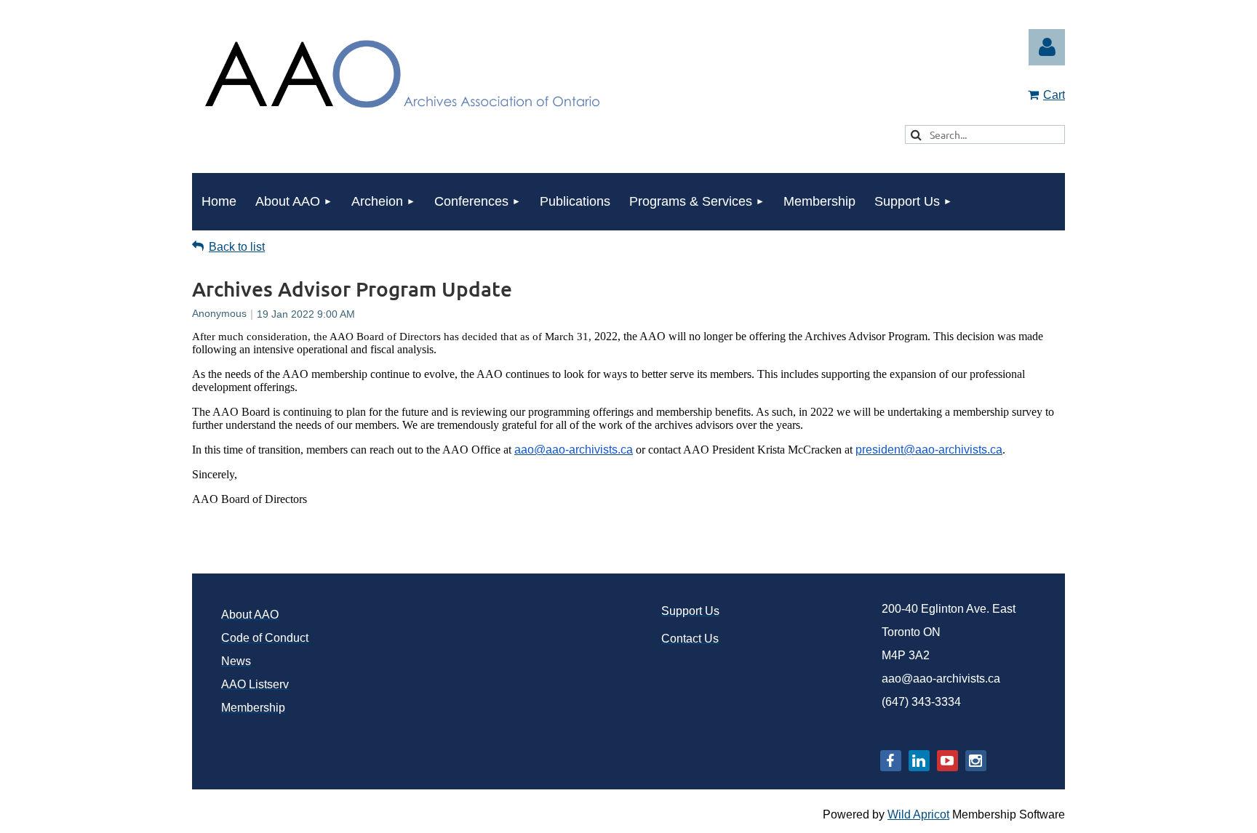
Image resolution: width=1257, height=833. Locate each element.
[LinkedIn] (919, 760)
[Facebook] (890, 760)
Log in (1047, 47)
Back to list (237, 247)
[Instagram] (975, 760)
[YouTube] (947, 760)
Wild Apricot (918, 814)
